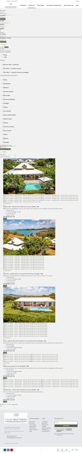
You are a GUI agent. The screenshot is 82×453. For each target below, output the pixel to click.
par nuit (12, 216)
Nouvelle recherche (5, 50)
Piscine (5, 80)
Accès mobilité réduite (9, 115)
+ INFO (5, 218)
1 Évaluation (6, 363)
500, (8, 376)
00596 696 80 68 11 (12, 436)
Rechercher (3, 10)
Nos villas (32, 5)
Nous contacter (68, 5)
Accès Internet (7, 130)
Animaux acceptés (8, 91)
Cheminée (6, 142)
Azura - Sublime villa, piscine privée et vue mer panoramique (20, 341)
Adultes (2, 24)
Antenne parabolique (9, 99)
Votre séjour (40, 5)
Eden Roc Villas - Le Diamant (11, 64)
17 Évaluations (7, 337)
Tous (5, 55)
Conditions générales (45, 422)
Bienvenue (23, 5)
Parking (5, 107)
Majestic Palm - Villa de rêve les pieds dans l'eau (16, 206)
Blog (77, 5)
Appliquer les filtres (5, 149)
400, (8, 351)
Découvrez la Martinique (54, 5)
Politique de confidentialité (46, 430)
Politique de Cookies (45, 425)
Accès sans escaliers (8, 126)
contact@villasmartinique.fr (14, 437)
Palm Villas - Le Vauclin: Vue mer (12, 68)
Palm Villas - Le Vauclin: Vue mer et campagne (16, 72)
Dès (4, 216)
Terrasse (5, 123)
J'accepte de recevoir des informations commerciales (65, 434)
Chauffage (6, 103)
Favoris (77, 1)
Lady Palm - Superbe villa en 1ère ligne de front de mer (18, 274)
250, (8, 400)
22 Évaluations (7, 270)
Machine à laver (7, 119)
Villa (5, 57)
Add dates (3, 19)
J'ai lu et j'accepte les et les (64, 430)
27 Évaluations (7, 203)
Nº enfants (3, 34)
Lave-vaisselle (7, 111)
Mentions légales (46, 428)
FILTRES (2, 12)
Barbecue (5, 138)
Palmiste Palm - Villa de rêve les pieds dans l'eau (16, 390)
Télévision (6, 87)
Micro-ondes (6, 95)
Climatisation (7, 83)
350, (8, 216)
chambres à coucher (5, 38)
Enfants (2, 28)
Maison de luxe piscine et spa (11, 366)
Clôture (5, 134)
